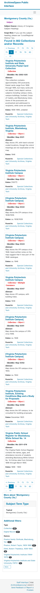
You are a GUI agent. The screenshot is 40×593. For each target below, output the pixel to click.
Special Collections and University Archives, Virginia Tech (19, 116)
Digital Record (11, 532)
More (7, 567)
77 (16, 52)
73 (27, 48)
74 (32, 48)
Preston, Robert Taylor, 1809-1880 (19, 545)
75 (7, 52)
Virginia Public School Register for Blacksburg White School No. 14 (17, 435)
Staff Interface (22, 582)
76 (11, 52)
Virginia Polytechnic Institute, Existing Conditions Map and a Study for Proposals (19, 394)
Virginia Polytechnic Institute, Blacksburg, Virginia (16, 128)
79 (25, 52)
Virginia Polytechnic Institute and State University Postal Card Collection (16, 64)
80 (30, 52)
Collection (10, 528)
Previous (10, 48)
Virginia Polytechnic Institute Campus (15, 171)
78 (21, 52)
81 (10, 56)
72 (23, 48)
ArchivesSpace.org (18, 585)
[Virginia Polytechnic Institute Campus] (16, 199)
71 (18, 48)
